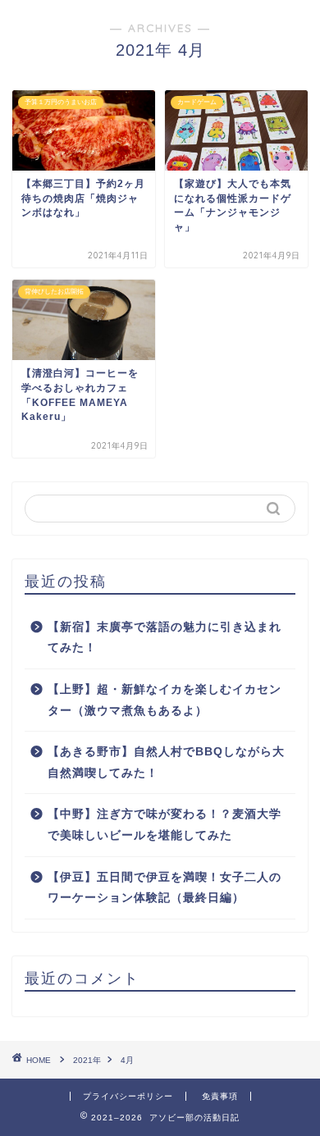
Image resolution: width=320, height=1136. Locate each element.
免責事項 (220, 1096)
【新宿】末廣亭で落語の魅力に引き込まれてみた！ (164, 638)
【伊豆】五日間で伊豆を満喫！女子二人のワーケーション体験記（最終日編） (164, 888)
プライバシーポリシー (128, 1096)
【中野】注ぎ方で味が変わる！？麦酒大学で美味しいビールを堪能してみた (164, 825)
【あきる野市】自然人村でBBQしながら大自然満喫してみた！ (166, 762)
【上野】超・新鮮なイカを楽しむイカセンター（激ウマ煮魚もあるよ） (164, 700)
